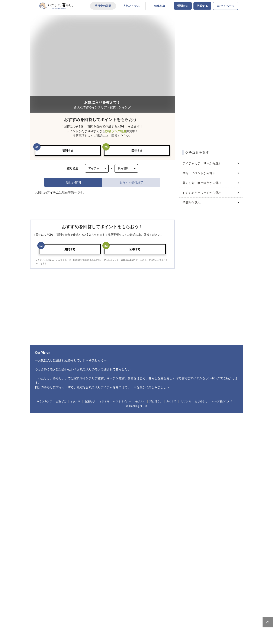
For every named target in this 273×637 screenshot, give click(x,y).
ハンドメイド (85, 601)
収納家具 (42, 421)
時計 (78, 454)
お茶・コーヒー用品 (222, 470)
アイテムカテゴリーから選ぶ (202, 163)
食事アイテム (108, 552)
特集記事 (159, 6)
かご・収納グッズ (126, 454)
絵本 (92, 552)
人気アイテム (131, 6)
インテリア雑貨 (45, 454)
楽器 (174, 601)
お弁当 (230, 494)
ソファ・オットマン (60, 413)
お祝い (70, 585)
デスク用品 (66, 535)
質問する (182, 6)
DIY (119, 601)
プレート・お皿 (58, 494)
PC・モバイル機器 (99, 535)
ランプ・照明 (106, 413)
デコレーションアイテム (126, 535)
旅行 (186, 601)
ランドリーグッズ (76, 437)
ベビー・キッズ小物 (159, 552)
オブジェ (145, 454)
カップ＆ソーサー (101, 494)
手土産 (96, 585)
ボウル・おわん (79, 494)
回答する (202, 6)
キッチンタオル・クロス (69, 519)
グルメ (144, 601)
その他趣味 (214, 601)
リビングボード (159, 413)
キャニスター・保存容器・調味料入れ (155, 470)
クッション (107, 454)
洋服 (121, 568)
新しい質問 (73, 182)
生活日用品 (43, 437)
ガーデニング (104, 601)
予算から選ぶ (191, 202)
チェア (121, 413)
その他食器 (43, 502)
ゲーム (199, 601)
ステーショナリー (46, 535)
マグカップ (121, 494)
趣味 (41, 601)
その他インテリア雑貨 (196, 454)
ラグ (181, 519)
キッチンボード (138, 413)
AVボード (177, 413)
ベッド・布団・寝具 (197, 413)
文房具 (80, 535)
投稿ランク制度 (115, 131)
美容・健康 (159, 601)
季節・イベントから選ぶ (199, 173)
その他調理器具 (59, 478)
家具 (41, 413)
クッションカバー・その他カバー (136, 519)
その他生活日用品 (152, 437)
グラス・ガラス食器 (160, 494)
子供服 (124, 552)
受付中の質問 (103, 6)
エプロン (42, 478)
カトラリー (197, 494)
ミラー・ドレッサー (222, 413)
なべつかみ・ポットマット (100, 519)
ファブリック (44, 519)
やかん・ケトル (122, 470)
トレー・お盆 (102, 470)
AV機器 (100, 618)
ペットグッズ (137, 568)
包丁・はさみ (84, 470)
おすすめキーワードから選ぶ (202, 192)
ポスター (92, 454)
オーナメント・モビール (167, 454)
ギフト (41, 585)
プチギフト (56, 585)
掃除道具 (58, 437)
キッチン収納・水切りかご (193, 470)
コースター (181, 494)
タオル (118, 437)
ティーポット (138, 494)
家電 (41, 618)
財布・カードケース (79, 568)
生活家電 (55, 618)
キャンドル (64, 454)
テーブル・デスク (85, 413)
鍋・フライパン (64, 470)
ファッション (44, 568)
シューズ (153, 568)
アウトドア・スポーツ (62, 601)
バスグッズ (132, 437)
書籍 (132, 601)
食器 (41, 494)
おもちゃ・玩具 (76, 552)
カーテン (194, 519)
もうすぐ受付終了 (131, 182)
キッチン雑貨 (44, 470)
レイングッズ (170, 568)
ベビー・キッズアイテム (50, 552)
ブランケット (165, 519)
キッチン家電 (71, 618)
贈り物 (83, 585)
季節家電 (87, 618)
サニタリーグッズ (100, 437)
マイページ (227, 6)
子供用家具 (138, 552)
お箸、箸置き (215, 494)
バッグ (60, 568)
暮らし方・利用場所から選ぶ (202, 183)
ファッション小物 (103, 568)
